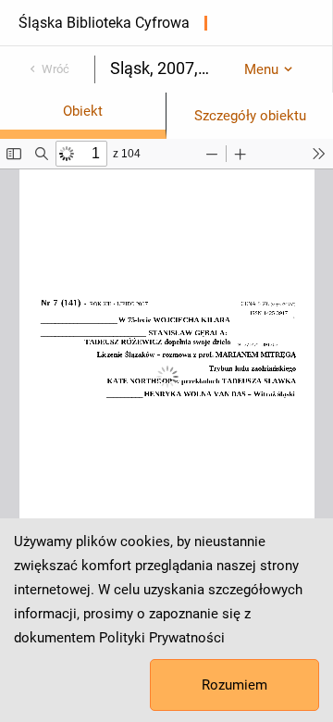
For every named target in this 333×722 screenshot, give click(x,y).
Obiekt (83, 111)
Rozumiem (234, 685)
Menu (261, 69)
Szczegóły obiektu (250, 115)
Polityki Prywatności (162, 637)
